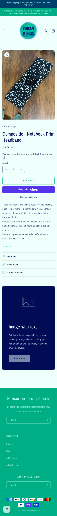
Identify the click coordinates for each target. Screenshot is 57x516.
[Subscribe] (47, 420)
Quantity (5, 163)
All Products (11, 458)
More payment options (28, 197)
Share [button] (8, 246)
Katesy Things (25, 510)
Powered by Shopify (35, 510)
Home (8, 451)
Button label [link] (19, 358)
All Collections (12, 465)
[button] (3, 30)
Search (9, 443)
